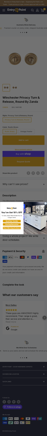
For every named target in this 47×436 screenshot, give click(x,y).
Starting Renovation (11, 224)
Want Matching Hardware (11, 228)
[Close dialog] (45, 203)
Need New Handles (12, 221)
